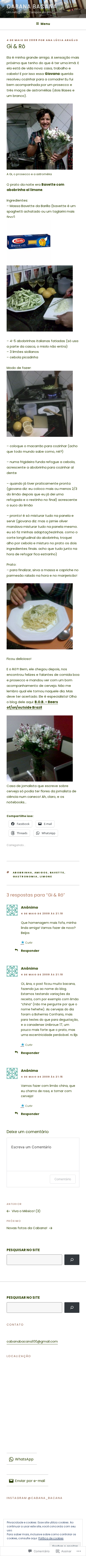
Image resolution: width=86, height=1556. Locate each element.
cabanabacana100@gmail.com (32, 1341)
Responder (30, 950)
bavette (57, 872)
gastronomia (25, 876)
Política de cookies (51, 1538)
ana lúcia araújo (62, 40)
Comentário (62, 1179)
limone (46, 876)
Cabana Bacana (32, 6)
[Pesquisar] (71, 1259)
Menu (45, 24)
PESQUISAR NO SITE (23, 1250)
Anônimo (29, 968)
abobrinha (22, 872)
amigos (41, 872)
